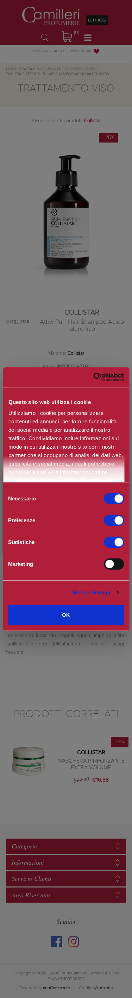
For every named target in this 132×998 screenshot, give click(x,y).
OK (66, 615)
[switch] (114, 520)
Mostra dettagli (92, 592)
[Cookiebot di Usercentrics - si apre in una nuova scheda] (93, 377)
